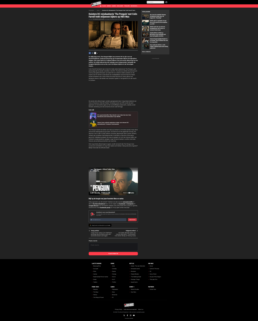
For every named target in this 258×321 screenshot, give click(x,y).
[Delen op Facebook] (90, 53)
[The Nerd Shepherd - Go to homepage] (96, 2)
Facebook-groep (105, 207)
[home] (100, 6)
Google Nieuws (93, 205)
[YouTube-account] (134, 315)
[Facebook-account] (127, 315)
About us (140, 309)
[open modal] (166, 2)
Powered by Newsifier (129, 318)
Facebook (122, 204)
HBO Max (94, 56)
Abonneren (132, 219)
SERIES (109, 6)
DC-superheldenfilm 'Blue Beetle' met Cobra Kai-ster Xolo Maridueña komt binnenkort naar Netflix (114, 115)
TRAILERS (127, 6)
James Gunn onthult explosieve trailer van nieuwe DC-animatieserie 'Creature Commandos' (113, 123)
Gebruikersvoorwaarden (130, 309)
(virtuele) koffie (128, 202)
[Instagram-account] (130, 315)
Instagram (130, 204)
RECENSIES (134, 6)
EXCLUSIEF (120, 6)
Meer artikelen (146, 51)
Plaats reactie (113, 253)
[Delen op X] (92, 53)
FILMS (104, 6)
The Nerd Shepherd (98, 204)
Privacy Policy (118, 309)
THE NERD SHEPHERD (98, 19)
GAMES (114, 6)
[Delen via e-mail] (95, 53)
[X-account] (124, 315)
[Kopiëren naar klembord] (98, 53)
